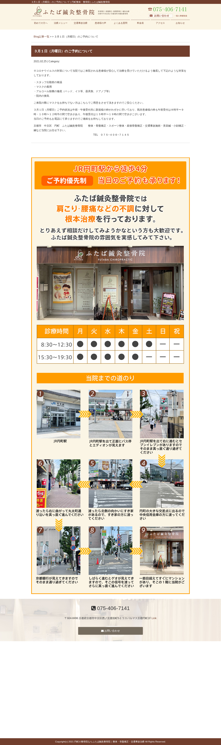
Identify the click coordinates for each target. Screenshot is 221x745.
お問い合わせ (112, 630)
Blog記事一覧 (41, 36)
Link (154, 618)
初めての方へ (41, 23)
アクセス (160, 23)
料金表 (140, 23)
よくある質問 (120, 23)
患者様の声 (100, 23)
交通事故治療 (80, 23)
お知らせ (180, 23)
